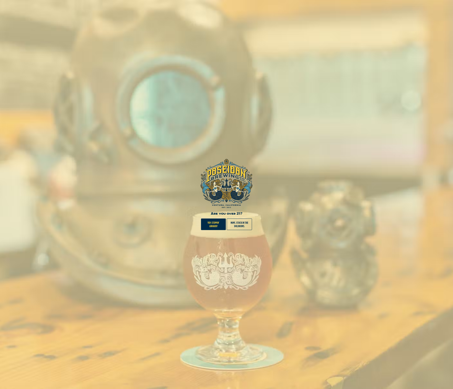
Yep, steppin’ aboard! (213, 224)
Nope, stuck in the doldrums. (239, 224)
